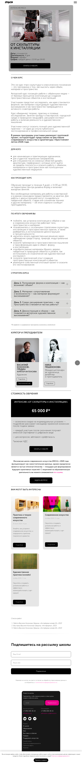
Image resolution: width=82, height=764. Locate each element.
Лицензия (25, 747)
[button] (30, 65)
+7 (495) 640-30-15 (47, 711)
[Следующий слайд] (77, 362)
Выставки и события (29, 733)
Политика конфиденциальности (32, 743)
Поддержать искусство (31, 738)
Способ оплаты (27, 741)
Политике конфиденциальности (60, 756)
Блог (24, 731)
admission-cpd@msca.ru (43, 437)
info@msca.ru (27, 713)
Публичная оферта (28, 745)
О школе (26, 726)
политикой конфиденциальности (46, 682)
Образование (27, 728)
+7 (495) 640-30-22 (29, 711)
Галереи (25, 736)
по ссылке (58, 472)
